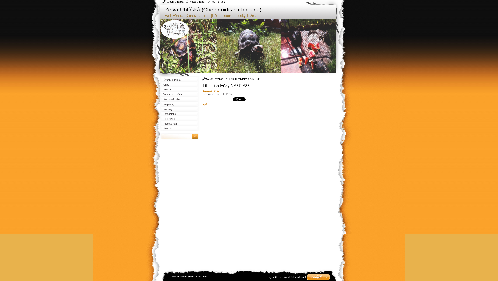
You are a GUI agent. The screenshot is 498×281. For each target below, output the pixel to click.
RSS (213, 1)
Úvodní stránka (214, 78)
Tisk (223, 1)
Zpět (205, 104)
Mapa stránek (197, 1)
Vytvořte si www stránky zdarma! (287, 277)
